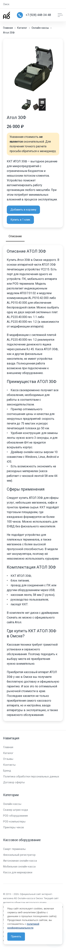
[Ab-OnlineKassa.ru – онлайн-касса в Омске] (6, 15)
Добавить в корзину (23, 209)
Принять (16, 936)
